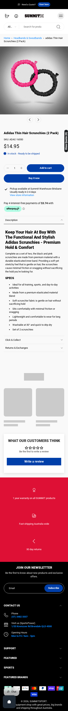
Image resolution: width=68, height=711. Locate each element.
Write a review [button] (34, 461)
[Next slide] (38, 120)
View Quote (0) (66, 141)
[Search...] (58, 26)
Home (7, 38)
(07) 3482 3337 (19, 616)
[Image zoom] (34, 80)
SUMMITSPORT (38, 701)
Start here (44, 4)
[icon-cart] (8, 16)
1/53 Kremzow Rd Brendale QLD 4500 (31, 626)
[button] (45, 168)
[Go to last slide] (30, 120)
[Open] (9, 701)
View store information (22, 195)
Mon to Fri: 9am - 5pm (23, 636)
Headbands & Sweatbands (28, 38)
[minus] (8, 168)
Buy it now (34, 178)
